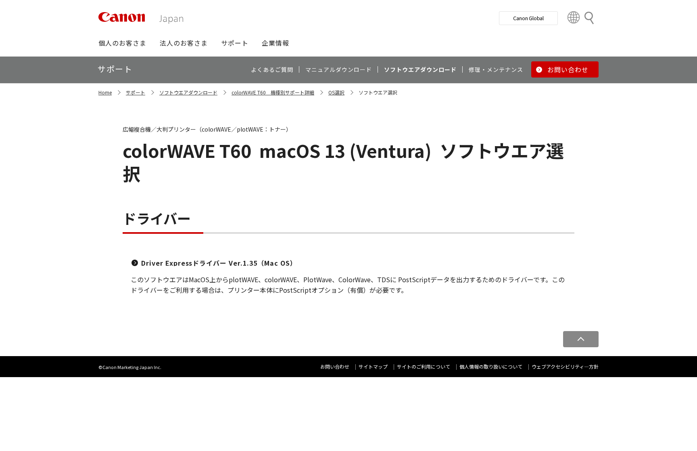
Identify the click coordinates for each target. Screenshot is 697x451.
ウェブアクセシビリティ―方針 (565, 366)
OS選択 (336, 92)
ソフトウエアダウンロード (188, 92)
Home (105, 92)
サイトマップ (373, 366)
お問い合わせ (334, 366)
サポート (135, 92)
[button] (122, 43)
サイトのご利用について (423, 366)
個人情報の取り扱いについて (490, 366)
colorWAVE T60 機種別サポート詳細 (273, 92)
